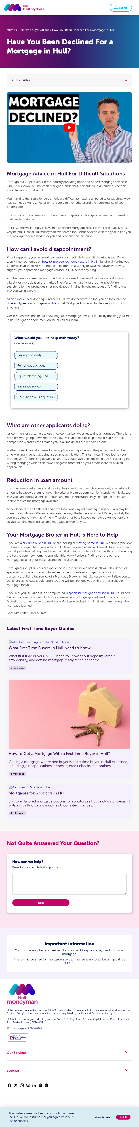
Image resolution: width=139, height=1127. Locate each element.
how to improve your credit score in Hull (69, 261)
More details (102, 1117)
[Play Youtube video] (69, 127)
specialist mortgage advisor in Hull (92, 593)
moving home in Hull (90, 543)
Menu (123, 7)
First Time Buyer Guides (33, 29)
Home (11, 29)
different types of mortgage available (31, 303)
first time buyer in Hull (37, 543)
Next (41, 902)
